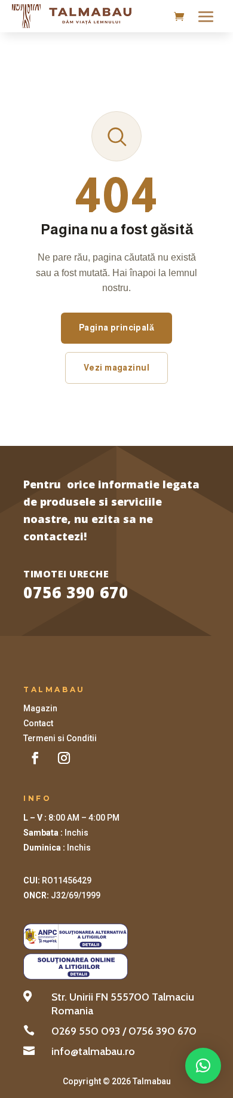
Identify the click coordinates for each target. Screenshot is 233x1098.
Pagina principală (116, 327)
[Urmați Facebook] (35, 758)
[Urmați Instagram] (64, 758)
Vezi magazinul (116, 367)
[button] (203, 1066)
